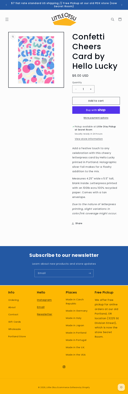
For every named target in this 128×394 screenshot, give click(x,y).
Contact (13, 314)
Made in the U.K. (75, 347)
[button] (6, 19)
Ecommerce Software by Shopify (73, 387)
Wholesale (14, 329)
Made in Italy (73, 318)
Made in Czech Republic (75, 301)
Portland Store (17, 336)
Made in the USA (76, 354)
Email (40, 307)
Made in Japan (75, 325)
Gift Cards (14, 321)
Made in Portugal (76, 340)
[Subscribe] (89, 273)
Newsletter (44, 314)
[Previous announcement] (6, 4)
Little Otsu (52, 387)
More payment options (96, 117)
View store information (89, 138)
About (12, 307)
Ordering (13, 300)
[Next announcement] (121, 4)
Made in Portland (76, 332)
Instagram (44, 300)
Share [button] (78, 223)
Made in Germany (76, 310)
